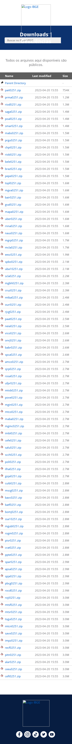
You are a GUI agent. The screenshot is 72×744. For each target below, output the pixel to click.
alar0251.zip (13, 662)
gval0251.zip (13, 204)
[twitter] (43, 736)
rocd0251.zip (13, 590)
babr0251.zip (13, 347)
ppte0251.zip (13, 555)
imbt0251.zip (13, 433)
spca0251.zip (13, 354)
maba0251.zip (14, 419)
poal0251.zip (13, 119)
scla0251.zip (13, 276)
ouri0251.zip (13, 304)
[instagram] (27, 736)
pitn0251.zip (13, 655)
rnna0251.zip (13, 226)
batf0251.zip (13, 505)
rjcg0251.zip (13, 312)
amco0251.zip (14, 362)
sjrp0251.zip (13, 369)
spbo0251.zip (13, 262)
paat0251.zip (13, 319)
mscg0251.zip (14, 490)
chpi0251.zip (13, 147)
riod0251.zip (13, 104)
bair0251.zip (13, 197)
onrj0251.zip (13, 340)
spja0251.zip (13, 576)
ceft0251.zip (13, 676)
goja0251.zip (13, 476)
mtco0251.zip (14, 412)
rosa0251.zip (13, 376)
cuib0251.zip (13, 483)
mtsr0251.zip (13, 612)
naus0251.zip (13, 233)
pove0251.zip (13, 397)
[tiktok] (35, 736)
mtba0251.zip (14, 297)
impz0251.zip (13, 640)
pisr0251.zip (13, 540)
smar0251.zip (14, 126)
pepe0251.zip (13, 176)
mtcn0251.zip (14, 626)
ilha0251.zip (13, 469)
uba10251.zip (14, 269)
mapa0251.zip (14, 211)
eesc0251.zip (13, 254)
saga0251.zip (13, 111)
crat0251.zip (13, 547)
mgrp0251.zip (14, 240)
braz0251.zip (13, 169)
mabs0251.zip (14, 133)
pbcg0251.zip (13, 583)
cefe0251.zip (13, 440)
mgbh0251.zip (14, 283)
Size (65, 76)
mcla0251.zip (13, 247)
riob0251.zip (13, 154)
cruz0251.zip (13, 290)
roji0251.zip (12, 597)
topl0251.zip (13, 183)
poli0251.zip (13, 462)
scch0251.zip (13, 454)
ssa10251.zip (13, 519)
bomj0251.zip (14, 512)
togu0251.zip (13, 619)
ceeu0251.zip (13, 669)
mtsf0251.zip (13, 605)
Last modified (41, 76)
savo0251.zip (13, 633)
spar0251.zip (13, 562)
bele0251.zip (13, 161)
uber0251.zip (13, 219)
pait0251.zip (13, 90)
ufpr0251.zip (13, 383)
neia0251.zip (13, 326)
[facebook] (19, 736)
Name (9, 76)
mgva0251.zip (14, 190)
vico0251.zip (13, 333)
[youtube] (52, 736)
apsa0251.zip (13, 569)
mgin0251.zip (14, 404)
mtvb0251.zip (14, 390)
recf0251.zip (13, 647)
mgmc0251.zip (14, 426)
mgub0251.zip (14, 526)
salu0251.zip (13, 447)
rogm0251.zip (14, 533)
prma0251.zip (14, 97)
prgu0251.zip (13, 140)
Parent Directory (15, 83)
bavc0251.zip (13, 497)
